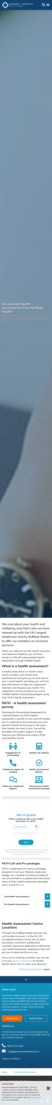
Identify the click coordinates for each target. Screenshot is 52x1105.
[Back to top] (26, 979)
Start (26, 842)
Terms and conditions (31, 969)
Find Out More (36, 1018)
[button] (26, 896)
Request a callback (10, 1058)
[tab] (26, 896)
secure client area (22, 960)
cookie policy (36, 1097)
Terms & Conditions (20, 854)
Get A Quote (12, 1018)
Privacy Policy (34, 854)
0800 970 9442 (15, 1046)
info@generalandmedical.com (23, 1051)
